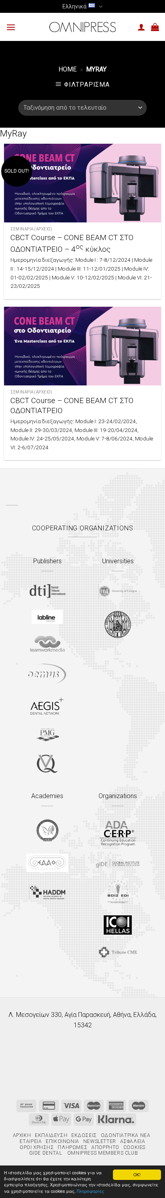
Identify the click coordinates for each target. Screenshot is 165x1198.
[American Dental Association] (118, 833)
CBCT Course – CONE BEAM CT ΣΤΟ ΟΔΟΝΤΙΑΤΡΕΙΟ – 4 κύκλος (71, 243)
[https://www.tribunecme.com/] (118, 952)
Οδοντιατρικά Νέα (126, 1135)
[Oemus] (47, 674)
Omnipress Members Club (102, 1153)
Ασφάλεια (132, 1141)
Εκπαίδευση (51, 1135)
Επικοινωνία (62, 1141)
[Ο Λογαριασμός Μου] (141, 27)
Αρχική (22, 1135)
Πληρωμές (72, 1147)
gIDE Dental (45, 1153)
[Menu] (11, 27)
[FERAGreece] (47, 830)
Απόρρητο (105, 1147)
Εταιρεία (31, 1141)
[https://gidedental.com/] (117, 863)
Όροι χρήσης (37, 1147)
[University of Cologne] (118, 591)
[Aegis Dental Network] (47, 706)
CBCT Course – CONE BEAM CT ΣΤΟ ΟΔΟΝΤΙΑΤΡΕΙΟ (71, 405)
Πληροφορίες (90, 1191)
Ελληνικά (74, 6)
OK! (137, 1175)
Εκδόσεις (84, 1135)
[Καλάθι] (155, 27)
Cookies (134, 1147)
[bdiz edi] (118, 891)
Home (67, 69)
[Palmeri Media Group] (47, 735)
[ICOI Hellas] (118, 925)
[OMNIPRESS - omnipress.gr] (82, 27)
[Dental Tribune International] (47, 591)
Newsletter (99, 1141)
